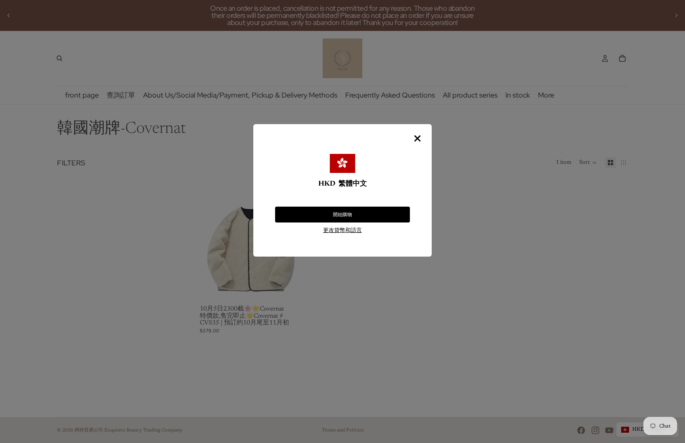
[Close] (417, 138)
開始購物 (342, 214)
